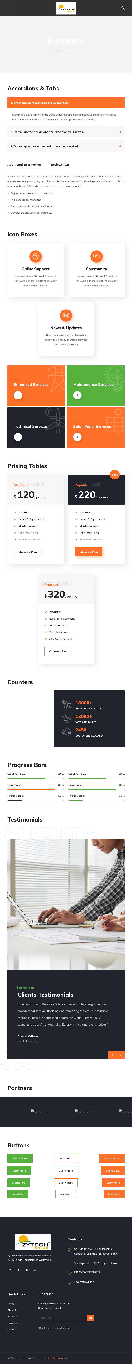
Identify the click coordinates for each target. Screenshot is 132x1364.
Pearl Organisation (57, 1358)
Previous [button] (112, 1055)
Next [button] (121, 1055)
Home (57, 50)
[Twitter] (10, 1270)
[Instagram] (35, 1270)
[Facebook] (18, 1270)
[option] (71, 1024)
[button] (123, 8)
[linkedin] (27, 1270)
